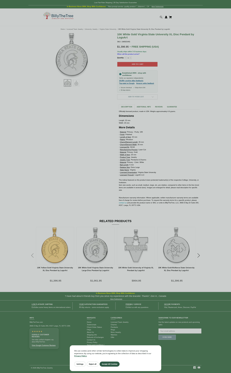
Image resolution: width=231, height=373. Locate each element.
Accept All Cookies (109, 364)
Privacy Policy (80, 356)
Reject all (92, 364)
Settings (80, 364)
